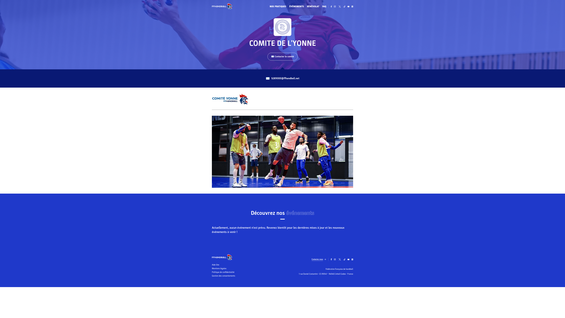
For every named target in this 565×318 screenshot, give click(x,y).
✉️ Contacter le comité (282, 56)
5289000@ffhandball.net (285, 78)
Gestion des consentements (223, 276)
